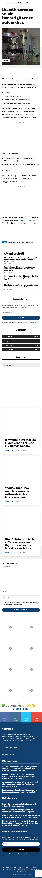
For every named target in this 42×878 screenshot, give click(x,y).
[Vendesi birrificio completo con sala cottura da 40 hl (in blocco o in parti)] (21, 470)
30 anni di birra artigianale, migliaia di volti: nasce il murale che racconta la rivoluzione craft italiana (20, 260)
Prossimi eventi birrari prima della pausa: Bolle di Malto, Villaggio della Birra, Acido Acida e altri (19, 269)
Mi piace (36, 336)
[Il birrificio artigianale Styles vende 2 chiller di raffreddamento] (21, 422)
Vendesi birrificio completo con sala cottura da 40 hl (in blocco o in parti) (17, 492)
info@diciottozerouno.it (28, 220)
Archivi (21, 357)
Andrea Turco (11, 3)
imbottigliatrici (27, 242)
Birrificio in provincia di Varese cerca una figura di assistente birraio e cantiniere (20, 543)
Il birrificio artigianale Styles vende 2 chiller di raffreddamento (20, 442)
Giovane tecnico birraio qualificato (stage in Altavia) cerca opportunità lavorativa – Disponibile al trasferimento (21, 823)
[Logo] (18, 706)
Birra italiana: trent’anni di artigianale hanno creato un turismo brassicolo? (21, 286)
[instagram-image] (10, 627)
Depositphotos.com (25, 874)
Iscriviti (21, 318)
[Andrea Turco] (4, 3)
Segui (37, 341)
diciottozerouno (14, 242)
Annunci (6, 60)
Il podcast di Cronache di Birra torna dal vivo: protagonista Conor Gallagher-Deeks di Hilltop (21, 278)
